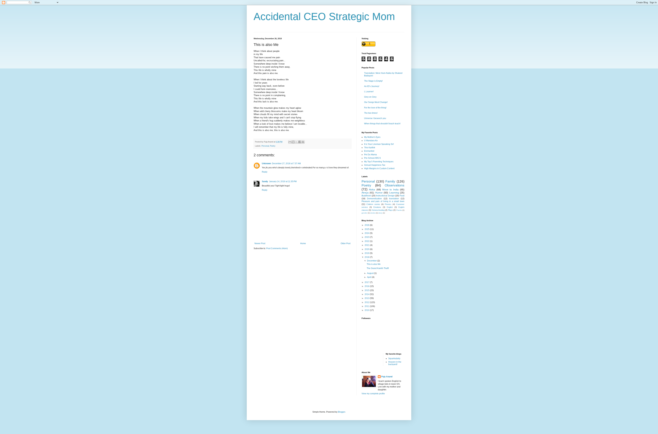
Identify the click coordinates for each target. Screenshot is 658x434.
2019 (367, 253)
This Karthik (369, 147)
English (390, 207)
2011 (367, 306)
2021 (367, 245)
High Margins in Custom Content (379, 168)
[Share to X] (296, 142)
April (369, 277)
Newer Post (259, 243)
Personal (265, 146)
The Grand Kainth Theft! (378, 268)
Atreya (365, 192)
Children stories (373, 204)
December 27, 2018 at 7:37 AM (286, 163)
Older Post (345, 243)
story (380, 213)
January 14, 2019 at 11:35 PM (283, 181)
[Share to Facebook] (299, 142)
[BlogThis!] (293, 142)
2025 (367, 229)
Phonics (388, 204)
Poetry (272, 146)
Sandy (265, 181)
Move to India (390, 189)
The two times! (370, 113)
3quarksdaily (394, 358)
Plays (390, 210)
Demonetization (374, 198)
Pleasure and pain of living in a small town (383, 201)
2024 (367, 233)
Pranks (399, 210)
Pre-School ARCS (372, 158)
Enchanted (369, 151)
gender (364, 213)
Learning (394, 192)
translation (394, 198)
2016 (367, 286)
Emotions (377, 207)
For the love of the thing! (375, 107)
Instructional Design (385, 195)
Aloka (372, 189)
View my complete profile (373, 393)
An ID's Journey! (371, 86)
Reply (264, 172)
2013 (367, 298)
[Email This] (290, 142)
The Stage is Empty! (373, 81)
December (372, 261)
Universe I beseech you (375, 118)
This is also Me (374, 264)
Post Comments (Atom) (277, 248)
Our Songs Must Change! (376, 102)
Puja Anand (386, 376)
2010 (367, 310)
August (370, 273)
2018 (367, 257)
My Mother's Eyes (372, 137)
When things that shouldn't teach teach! (382, 123)
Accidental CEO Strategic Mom (324, 16)
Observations (394, 185)
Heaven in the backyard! (394, 363)
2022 (367, 241)
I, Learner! (369, 91)
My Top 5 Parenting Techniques (378, 161)
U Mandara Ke (371, 140)
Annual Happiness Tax (374, 165)
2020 (367, 249)
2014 (367, 294)
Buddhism (366, 195)
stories (372, 213)
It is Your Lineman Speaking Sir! (379, 144)
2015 (367, 290)
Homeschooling (378, 210)
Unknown (266, 163)
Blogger (341, 412)
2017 (367, 282)
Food (402, 195)
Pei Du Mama (370, 154)
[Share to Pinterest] (303, 142)
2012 (367, 302)
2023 (367, 237)
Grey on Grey (370, 97)
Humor (379, 192)
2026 (367, 225)
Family (390, 181)
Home (303, 243)
